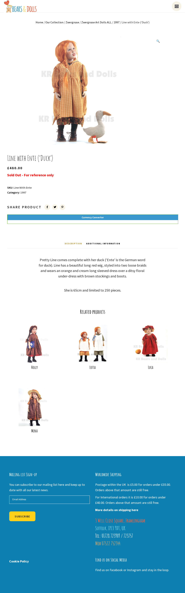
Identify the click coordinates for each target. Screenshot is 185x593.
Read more (36, 357)
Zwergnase (72, 22)
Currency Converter (93, 217)
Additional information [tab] (103, 243)
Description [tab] (73, 243)
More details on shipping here (116, 510)
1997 (116, 22)
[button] (158, 41)
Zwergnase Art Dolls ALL (96, 22)
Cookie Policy (19, 561)
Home (39, 22)
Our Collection (54, 22)
